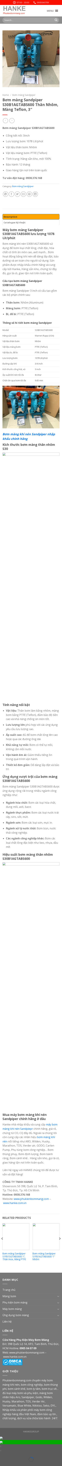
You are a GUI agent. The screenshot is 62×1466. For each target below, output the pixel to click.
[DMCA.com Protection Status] (12, 1362)
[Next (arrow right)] (7, 1464)
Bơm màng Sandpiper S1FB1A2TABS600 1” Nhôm (44, 1256)
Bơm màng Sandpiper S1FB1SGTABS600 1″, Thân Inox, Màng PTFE (14, 1256)
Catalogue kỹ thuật (15, 222)
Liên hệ (7, 1321)
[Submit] (56, 20)
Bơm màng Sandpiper (23, 95)
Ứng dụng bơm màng (15, 1315)
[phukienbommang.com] (19, 10)
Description (10, 216)
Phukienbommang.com (16, 1380)
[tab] (31, 217)
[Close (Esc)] (2, 1455)
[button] (50, 11)
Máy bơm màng (12, 1309)
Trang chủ (8, 1290)
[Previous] (2, 1245)
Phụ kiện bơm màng (14, 1302)
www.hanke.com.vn (14, 1203)
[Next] (59, 1245)
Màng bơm (9, 1296)
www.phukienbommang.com (31, 1199)
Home (5, 95)
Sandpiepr (26, 1129)
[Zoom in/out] (7, 1455)
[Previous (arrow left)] (2, 1464)
